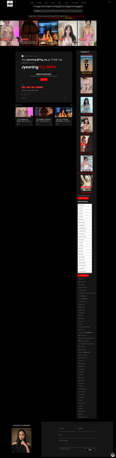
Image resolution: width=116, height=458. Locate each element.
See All (71, 104)
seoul (33, 87)
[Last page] (68, 48)
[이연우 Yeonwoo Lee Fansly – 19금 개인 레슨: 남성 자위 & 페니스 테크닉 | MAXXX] (24, 112)
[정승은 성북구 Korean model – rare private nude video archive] (63, 112)
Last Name (80, 428)
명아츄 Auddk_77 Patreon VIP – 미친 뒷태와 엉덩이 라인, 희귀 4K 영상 (43, 120)
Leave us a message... (63, 440)
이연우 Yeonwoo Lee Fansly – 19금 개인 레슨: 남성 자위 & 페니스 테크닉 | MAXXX (24, 120)
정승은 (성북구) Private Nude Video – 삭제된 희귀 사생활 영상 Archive (63, 120)
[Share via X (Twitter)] (25, 94)
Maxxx (23, 87)
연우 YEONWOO (5, 39)
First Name (61, 428)
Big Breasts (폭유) (30, 90)
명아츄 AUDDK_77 (24, 39)
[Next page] (66, 48)
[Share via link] (28, 94)
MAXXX (36, 90)
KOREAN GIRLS (43, 39)
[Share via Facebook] (22, 94)
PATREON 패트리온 (83, 39)
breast (28, 87)
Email (60, 435)
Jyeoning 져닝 (39, 87)
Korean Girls (24, 90)
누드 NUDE (62, 39)
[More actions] (65, 56)
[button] (66, 2)
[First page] (48, 48)
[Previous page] (50, 48)
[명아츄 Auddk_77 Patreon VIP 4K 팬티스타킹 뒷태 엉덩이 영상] (44, 112)
